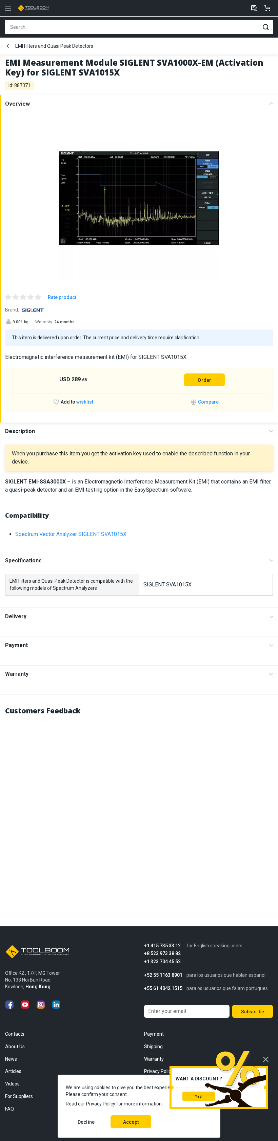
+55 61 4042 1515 (163, 988)
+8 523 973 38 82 (162, 953)
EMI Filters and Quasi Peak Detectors (54, 46)
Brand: (12, 310)
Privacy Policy (158, 1071)
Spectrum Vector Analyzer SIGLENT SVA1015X (70, 534)
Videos (12, 1083)
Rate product (62, 297)
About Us (15, 1046)
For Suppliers (19, 1096)
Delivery (15, 616)
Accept (131, 1122)
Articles (13, 1071)
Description (20, 431)
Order (204, 380)
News (11, 1059)
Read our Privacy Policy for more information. (114, 1103)
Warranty (16, 674)
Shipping (153, 1046)
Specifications (23, 560)
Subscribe (252, 1011)
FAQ (9, 1109)
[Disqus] (139, 806)
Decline (86, 1122)
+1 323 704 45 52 (162, 961)
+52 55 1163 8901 (163, 975)
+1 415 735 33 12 (162, 945)
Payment (16, 645)
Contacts (14, 1034)
